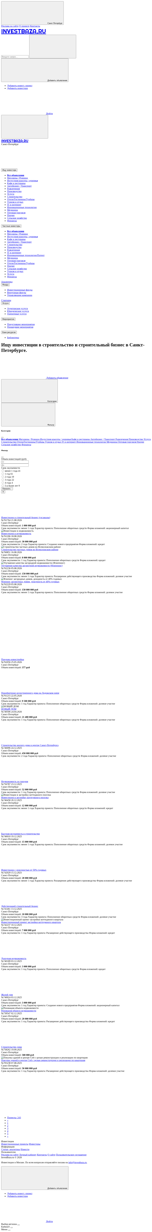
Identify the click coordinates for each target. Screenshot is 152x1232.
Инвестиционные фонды (20, 290)
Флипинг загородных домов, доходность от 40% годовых (30, 581)
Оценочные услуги (17, 314)
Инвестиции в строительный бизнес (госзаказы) (25, 517)
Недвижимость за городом (14, 781)
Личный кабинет (27, 1154)
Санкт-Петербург (54, 23)
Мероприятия (8, 319)
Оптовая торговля (16, 212)
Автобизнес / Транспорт (19, 186)
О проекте (24, 26)
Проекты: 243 (14, 1117)
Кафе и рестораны (16, 183)
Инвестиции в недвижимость (16, 533)
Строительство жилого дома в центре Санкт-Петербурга (29, 745)
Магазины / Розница (17, 178)
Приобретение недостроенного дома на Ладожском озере (30, 693)
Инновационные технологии (22, 207)
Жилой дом (7, 994)
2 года (9, 477)
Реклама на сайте (10, 26)
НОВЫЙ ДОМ (8, 709)
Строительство (14, 196)
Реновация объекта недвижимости (18, 1010)
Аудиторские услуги (17, 308)
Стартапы (6, 300)
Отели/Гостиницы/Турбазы (21, 199)
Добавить (57, 378)
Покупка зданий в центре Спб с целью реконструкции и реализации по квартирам (43, 1060)
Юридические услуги (18, 311)
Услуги (10, 194)
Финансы (12, 220)
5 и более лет (12, 485)
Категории (52, 401)
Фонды (5, 285)
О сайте (51, 1154)
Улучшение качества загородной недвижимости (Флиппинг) (31, 565)
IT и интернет (14, 204)
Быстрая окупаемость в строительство (20, 833)
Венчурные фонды (16, 292)
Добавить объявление (57, 80)
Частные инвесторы (11, 226)
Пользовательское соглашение (71, 1154)
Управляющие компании (19, 295)
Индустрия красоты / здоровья (22, 180)
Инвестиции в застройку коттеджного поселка (25, 797)
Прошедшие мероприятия (20, 327)
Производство (14, 191)
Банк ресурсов (9, 332)
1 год (9, 474)
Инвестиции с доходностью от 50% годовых (23, 870)
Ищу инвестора (9, 170)
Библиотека (13, 337)
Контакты (35, 26)
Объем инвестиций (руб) (13, 459)
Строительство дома (11, 1047)
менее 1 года (12, 471)
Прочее (11, 215)
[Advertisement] (76, 614)
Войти (49, 113)
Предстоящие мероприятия (21, 324)
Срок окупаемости (10, 468)
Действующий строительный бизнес (19, 906)
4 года (9, 482)
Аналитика (6, 281)
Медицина (12, 210)
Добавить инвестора (17, 88)
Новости (25, 1149)
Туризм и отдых (15, 202)
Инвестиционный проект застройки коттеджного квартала (31, 922)
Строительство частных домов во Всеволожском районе (29, 549)
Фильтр (50, 425)
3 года (9, 480)
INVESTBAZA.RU (23, 31)
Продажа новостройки (12, 659)
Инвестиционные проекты (14, 1144)
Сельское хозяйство (17, 218)
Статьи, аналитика (10, 1149)
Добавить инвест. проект (19, 85)
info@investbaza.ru (77, 1162)
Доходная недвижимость (13, 958)
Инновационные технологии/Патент (26, 255)
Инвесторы (34, 1144)
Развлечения (13, 188)
